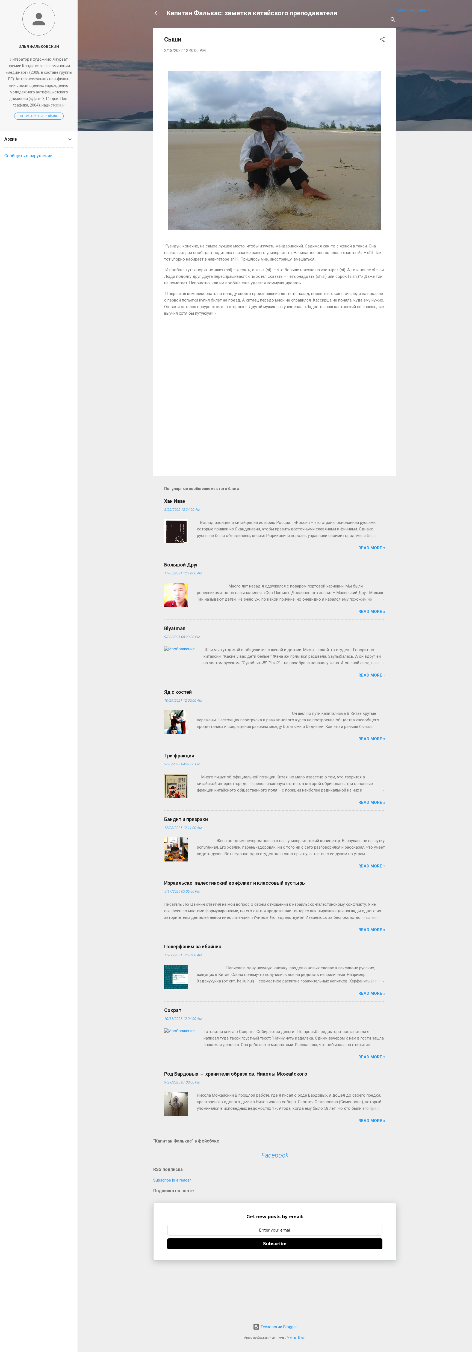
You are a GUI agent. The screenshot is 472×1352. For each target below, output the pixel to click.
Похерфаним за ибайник (192, 946)
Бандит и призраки (186, 819)
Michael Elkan (296, 1337)
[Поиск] (393, 20)
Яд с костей (178, 692)
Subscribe (275, 1243)
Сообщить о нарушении (28, 155)
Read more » (371, 547)
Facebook (274, 1155)
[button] (382, 40)
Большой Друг (181, 565)
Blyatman (174, 628)
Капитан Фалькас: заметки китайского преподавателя (251, 13)
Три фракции (179, 755)
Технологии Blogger (278, 1326)
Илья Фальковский (39, 46)
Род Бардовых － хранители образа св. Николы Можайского (235, 1074)
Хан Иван (174, 501)
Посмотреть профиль (39, 116)
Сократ (172, 1010)
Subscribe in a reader (172, 1180)
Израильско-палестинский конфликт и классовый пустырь (234, 883)
